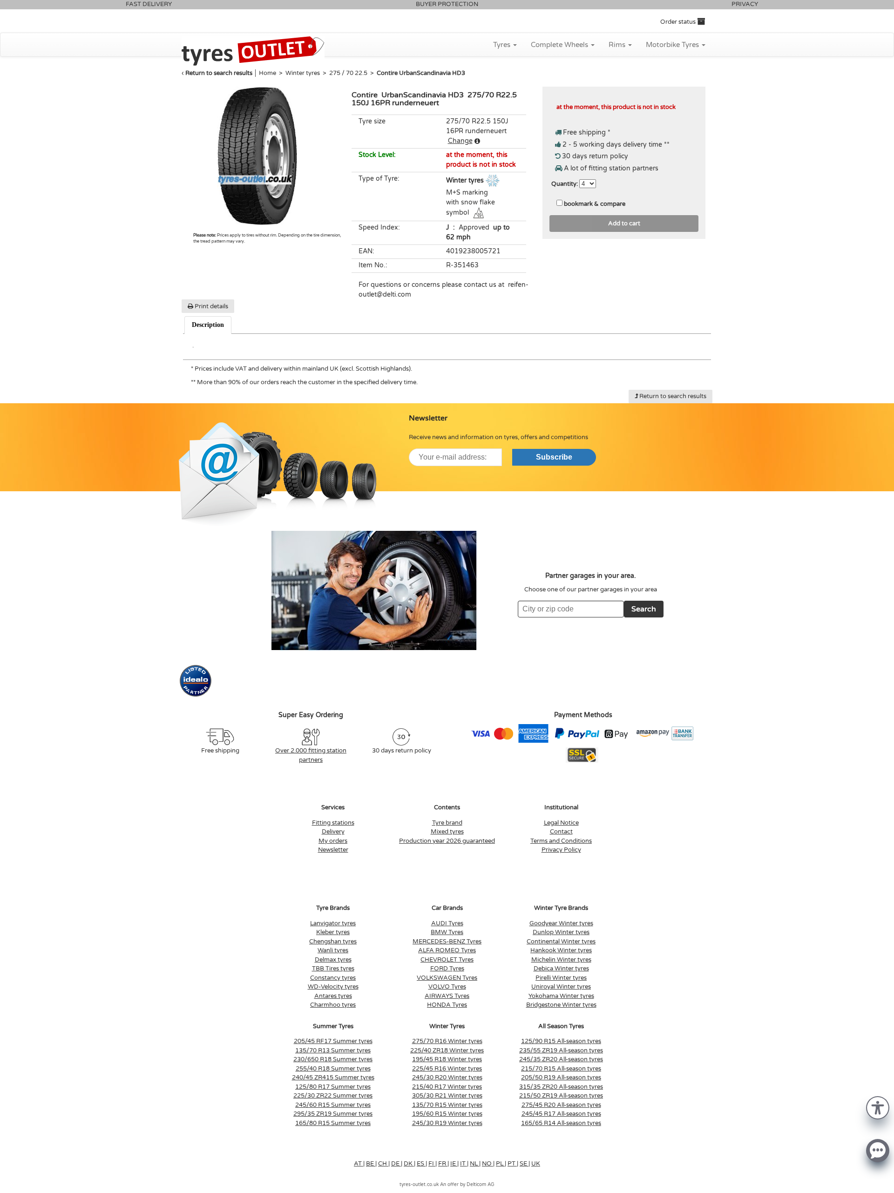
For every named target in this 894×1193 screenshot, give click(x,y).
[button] (877, 1107)
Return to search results (218, 73)
